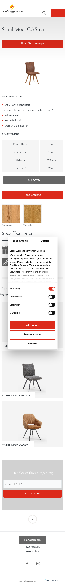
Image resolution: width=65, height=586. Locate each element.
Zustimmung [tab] (20, 240)
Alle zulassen (32, 325)
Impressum (32, 547)
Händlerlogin (32, 539)
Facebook (27, 564)
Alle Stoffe (34, 180)
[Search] (44, 13)
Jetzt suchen (33, 493)
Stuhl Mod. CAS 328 (32, 374)
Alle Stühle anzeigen (32, 43)
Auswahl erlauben (32, 334)
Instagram (38, 564)
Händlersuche (32, 194)
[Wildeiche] (32, 213)
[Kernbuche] (11, 213)
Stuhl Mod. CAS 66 (32, 424)
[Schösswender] (12, 9)
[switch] (51, 296)
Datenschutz (33, 551)
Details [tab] (45, 240)
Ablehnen (32, 343)
